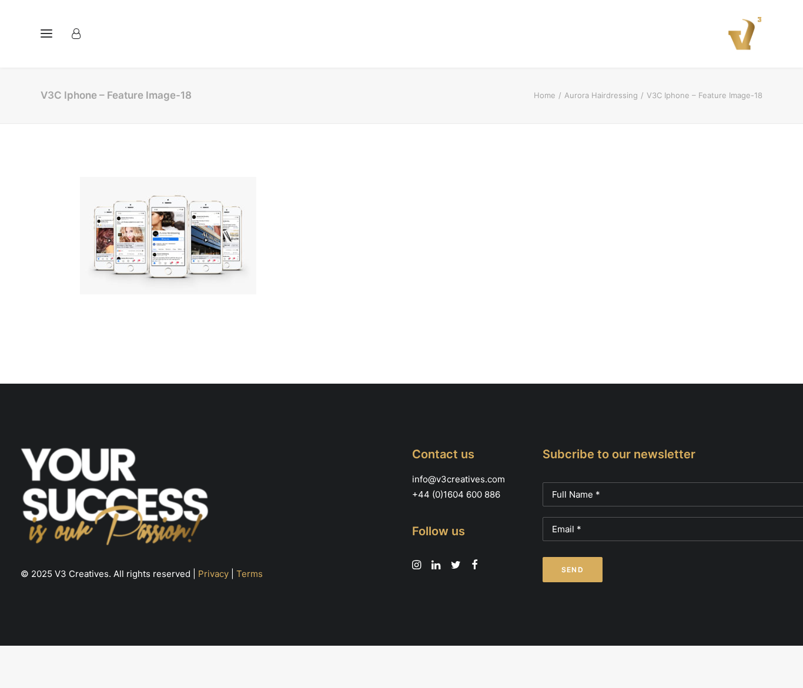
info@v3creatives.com (458, 479)
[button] (46, 33)
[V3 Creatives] (741, 33)
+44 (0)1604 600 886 (456, 494)
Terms (249, 573)
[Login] (81, 33)
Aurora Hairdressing (601, 95)
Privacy (213, 573)
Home (545, 95)
